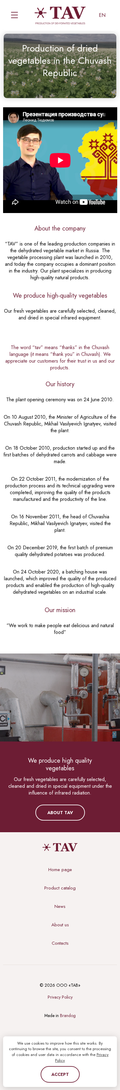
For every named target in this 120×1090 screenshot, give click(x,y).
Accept (60, 1074)
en (102, 15)
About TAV (60, 813)
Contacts (60, 943)
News (60, 906)
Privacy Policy (60, 997)
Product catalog (60, 888)
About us (60, 924)
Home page (60, 869)
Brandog (68, 1015)
